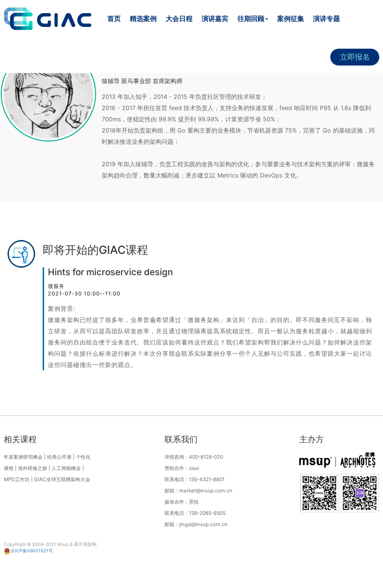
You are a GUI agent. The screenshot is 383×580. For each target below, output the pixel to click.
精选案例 (143, 18)
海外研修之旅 (32, 468)
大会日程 (179, 18)
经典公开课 (59, 457)
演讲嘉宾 (215, 18)
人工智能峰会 (66, 468)
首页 (114, 18)
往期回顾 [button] (251, 18)
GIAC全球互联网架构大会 (62, 479)
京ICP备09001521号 (31, 550)
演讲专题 (326, 18)
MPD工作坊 (17, 479)
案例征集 (290, 18)
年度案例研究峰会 (23, 457)
